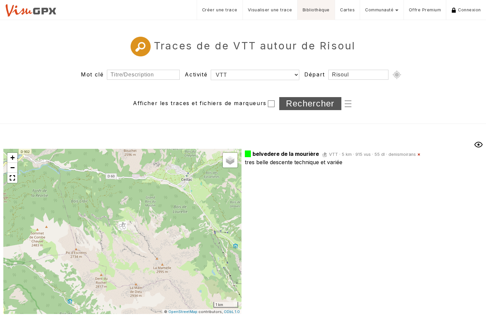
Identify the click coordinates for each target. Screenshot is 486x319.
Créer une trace (219, 9)
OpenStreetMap (182, 311)
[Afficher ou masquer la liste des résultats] (478, 144)
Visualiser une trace (270, 9)
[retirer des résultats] (419, 154)
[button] (123, 226)
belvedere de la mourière (286, 153)
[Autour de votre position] (397, 75)
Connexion (469, 9)
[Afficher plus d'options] (348, 103)
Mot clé (92, 74)
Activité (196, 74)
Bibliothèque (316, 9)
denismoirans (402, 154)
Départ (314, 74)
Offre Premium (425, 9)
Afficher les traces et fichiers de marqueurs (199, 103)
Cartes (347, 9)
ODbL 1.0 (232, 311)
